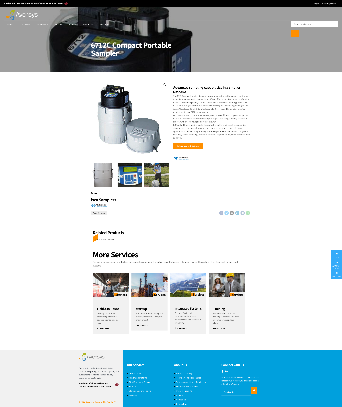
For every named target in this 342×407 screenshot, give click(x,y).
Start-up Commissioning (140, 390)
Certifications (135, 373)
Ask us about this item (188, 146)
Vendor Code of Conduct (187, 386)
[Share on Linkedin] (237, 213)
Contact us (88, 24)
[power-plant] (149, 285)
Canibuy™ (111, 402)
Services (58, 24)
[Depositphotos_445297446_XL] (227, 285)
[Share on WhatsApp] (248, 213)
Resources (104, 24)
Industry (26, 24)
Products (11, 24)
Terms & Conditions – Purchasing (191, 382)
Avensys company (184, 373)
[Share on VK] (242, 213)
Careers (179, 395)
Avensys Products (184, 390)
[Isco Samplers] (181, 159)
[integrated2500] (188, 285)
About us (73, 24)
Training (133, 395)
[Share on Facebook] (221, 213)
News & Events (182, 404)
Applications (42, 24)
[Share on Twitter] (226, 213)
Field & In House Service (139, 382)
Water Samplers (99, 213)
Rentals (132, 386)
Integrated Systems (138, 377)
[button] (164, 84)
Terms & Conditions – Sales (188, 377)
